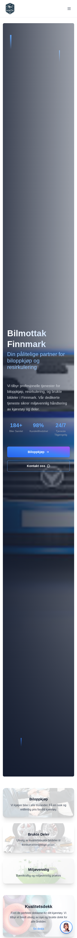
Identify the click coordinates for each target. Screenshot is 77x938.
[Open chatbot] (66, 927)
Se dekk (38, 928)
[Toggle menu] (69, 8)
